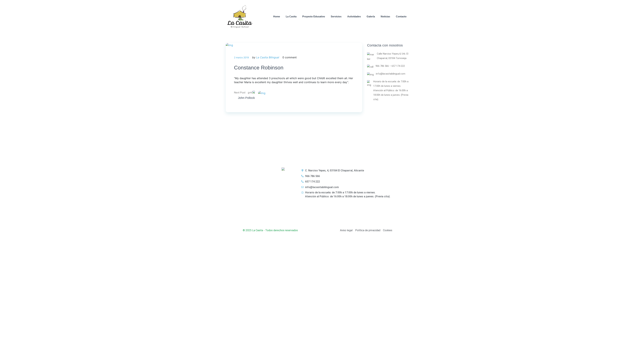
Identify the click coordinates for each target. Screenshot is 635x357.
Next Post (239, 92)
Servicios (336, 16)
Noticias (385, 16)
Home (276, 16)
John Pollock (246, 97)
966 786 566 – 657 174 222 (390, 65)
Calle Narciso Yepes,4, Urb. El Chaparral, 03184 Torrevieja (392, 56)
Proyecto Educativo (313, 16)
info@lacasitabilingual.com (390, 73)
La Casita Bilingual (267, 57)
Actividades (354, 16)
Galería (371, 16)
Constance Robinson (258, 68)
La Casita (291, 16)
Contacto (401, 16)
